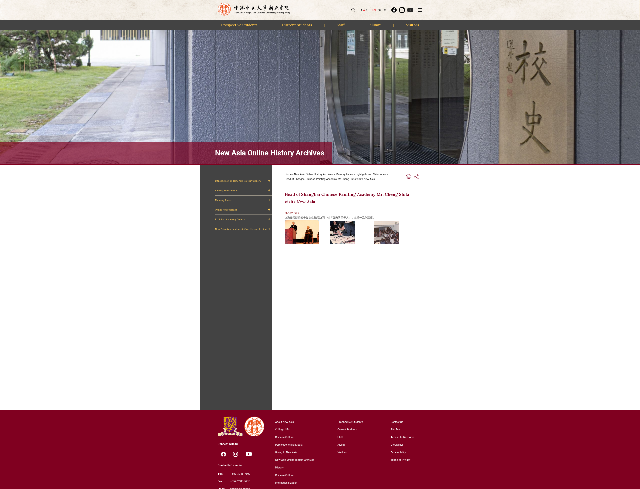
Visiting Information (226, 190)
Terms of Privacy (400, 459)
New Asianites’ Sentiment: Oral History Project (241, 229)
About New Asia (284, 422)
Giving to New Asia (286, 452)
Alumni (375, 25)
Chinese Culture (284, 437)
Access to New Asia (402, 437)
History (279, 467)
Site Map (396, 429)
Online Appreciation (226, 209)
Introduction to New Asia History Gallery (238, 180)
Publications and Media (288, 444)
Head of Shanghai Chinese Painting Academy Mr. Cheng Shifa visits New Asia (330, 179)
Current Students (297, 25)
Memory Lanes (223, 200)
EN (374, 10)
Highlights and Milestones (371, 174)
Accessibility (398, 452)
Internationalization (286, 482)
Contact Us (397, 422)
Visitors (412, 25)
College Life (282, 429)
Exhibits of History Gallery (230, 219)
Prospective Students (239, 25)
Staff (340, 25)
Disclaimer (397, 444)
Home (288, 174)
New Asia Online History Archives (313, 174)
